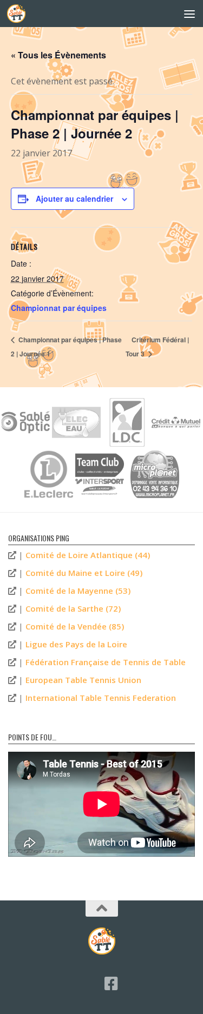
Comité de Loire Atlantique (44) (87, 554)
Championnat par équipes (59, 307)
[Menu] (189, 13)
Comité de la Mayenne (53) (77, 590)
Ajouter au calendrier (74, 198)
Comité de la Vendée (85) (74, 626)
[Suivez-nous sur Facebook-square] (111, 983)
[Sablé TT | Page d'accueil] (19, 13)
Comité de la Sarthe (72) (73, 608)
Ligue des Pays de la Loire (76, 644)
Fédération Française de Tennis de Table (105, 662)
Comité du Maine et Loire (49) (83, 572)
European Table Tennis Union (83, 679)
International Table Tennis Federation (100, 697)
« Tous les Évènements (58, 55)
